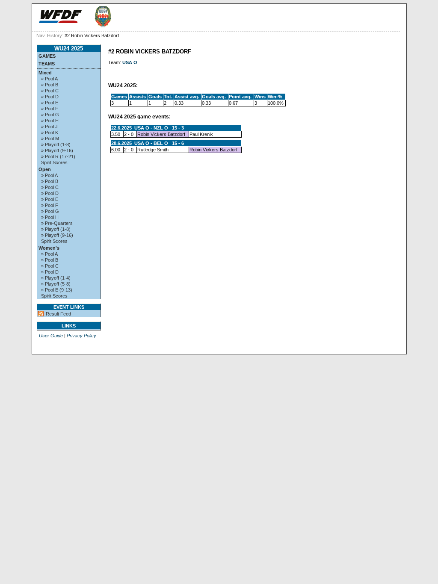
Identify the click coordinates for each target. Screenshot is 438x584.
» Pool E (49, 102)
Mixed (45, 72)
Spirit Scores (54, 162)
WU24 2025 (68, 48)
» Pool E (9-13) (56, 289)
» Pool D (50, 96)
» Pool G (50, 114)
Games (47, 56)
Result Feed (58, 313)
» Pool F (49, 108)
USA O (129, 62)
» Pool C (50, 90)
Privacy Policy (81, 335)
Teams (46, 63)
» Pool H (50, 120)
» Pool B (49, 84)
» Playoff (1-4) (56, 277)
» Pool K (49, 132)
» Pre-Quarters (57, 223)
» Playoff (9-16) (57, 150)
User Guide (51, 335)
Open (44, 169)
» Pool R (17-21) (58, 156)
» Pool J (49, 126)
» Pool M (50, 138)
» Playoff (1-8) (56, 144)
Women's (48, 248)
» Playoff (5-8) (56, 283)
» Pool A (49, 78)
